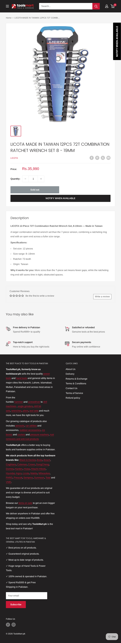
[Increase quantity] (41, 179)
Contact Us (71, 388)
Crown (31, 464)
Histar (27, 469)
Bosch (47, 460)
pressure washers (39, 434)
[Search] (96, 6)
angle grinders (25, 406)
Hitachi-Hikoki (38, 469)
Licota (26, 473)
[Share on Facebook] (92, 157)
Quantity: (15, 179)
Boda (39, 460)
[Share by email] (108, 157)
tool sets (34, 410)
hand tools (21, 378)
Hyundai (10, 473)
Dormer (10, 469)
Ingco (19, 473)
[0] (113, 6)
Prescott (18, 477)
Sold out (34, 189)
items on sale (25, 503)
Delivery (70, 374)
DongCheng (42, 464)
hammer (18, 402)
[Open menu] (7, 6)
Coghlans (11, 464)
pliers (25, 410)
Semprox (28, 477)
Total (47, 477)
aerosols (19, 425)
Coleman (22, 464)
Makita (33, 473)
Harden (19, 469)
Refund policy (73, 398)
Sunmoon (39, 477)
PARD (9, 477)
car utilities (31, 425)
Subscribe (15, 604)
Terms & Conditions (76, 383)
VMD (8, 482)
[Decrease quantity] (25, 179)
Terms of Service (74, 393)
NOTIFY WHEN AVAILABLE (60, 198)
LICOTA (14, 158)
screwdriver (34, 402)
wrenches (16, 410)
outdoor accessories (30, 430)
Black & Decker (28, 460)
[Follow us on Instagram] (14, 624)
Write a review (102, 296)
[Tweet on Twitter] (103, 157)
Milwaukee (44, 473)
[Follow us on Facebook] (8, 624)
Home (9, 18)
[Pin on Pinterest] (97, 157)
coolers (21, 434)
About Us (70, 369)
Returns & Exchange (76, 378)
